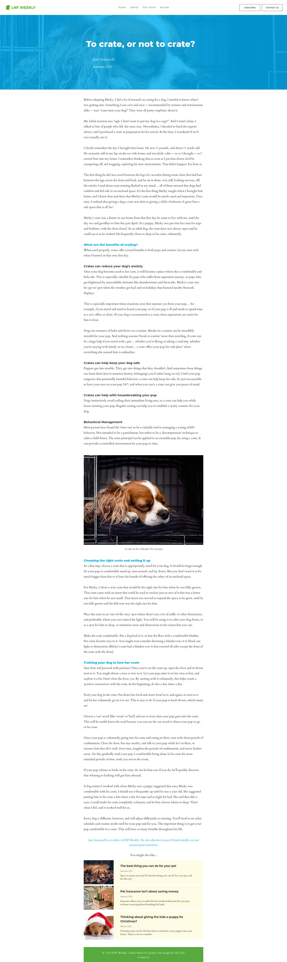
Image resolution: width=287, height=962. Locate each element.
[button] (164, 7)
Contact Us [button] (143, 957)
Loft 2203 (179, 953)
